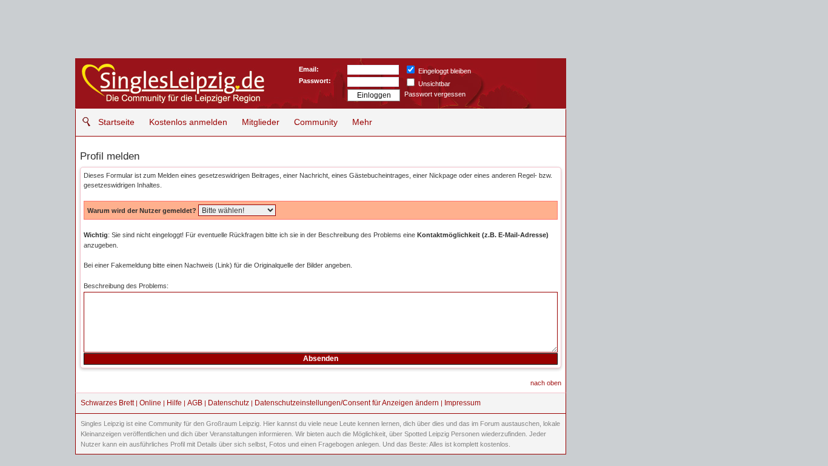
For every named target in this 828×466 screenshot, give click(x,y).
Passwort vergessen (435, 94)
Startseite (116, 122)
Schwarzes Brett (107, 403)
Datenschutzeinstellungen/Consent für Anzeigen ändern (347, 403)
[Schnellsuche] (83, 121)
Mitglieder (260, 122)
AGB (194, 403)
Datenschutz (228, 403)
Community (316, 122)
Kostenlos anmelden (188, 122)
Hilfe (174, 403)
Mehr (362, 122)
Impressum (462, 403)
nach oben (545, 383)
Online (150, 403)
